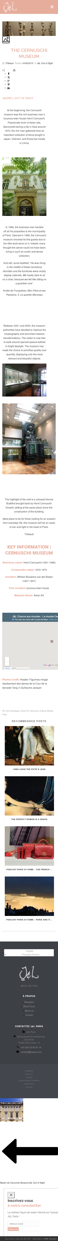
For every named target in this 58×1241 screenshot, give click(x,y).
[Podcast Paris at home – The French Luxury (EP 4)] (29, 846)
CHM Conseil (50, 1239)
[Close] (11, 1195)
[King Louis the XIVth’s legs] (29, 745)
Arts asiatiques (13, 711)
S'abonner (13, 1229)
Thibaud (9, 63)
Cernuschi (34, 711)
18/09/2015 (27, 63)
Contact (29, 1014)
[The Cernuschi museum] (2, 19)
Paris (4, 714)
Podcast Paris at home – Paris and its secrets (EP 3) (30, 919)
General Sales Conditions (29, 1080)
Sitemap (29, 1087)
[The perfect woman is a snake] (29, 796)
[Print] (16, 70)
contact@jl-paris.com (31, 1052)
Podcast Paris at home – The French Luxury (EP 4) (30, 869)
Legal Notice (29, 1084)
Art (3, 711)
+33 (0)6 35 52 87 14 (30, 1047)
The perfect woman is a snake (29, 819)
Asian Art (25, 711)
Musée (50, 711)
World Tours (29, 1006)
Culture (43, 711)
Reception (29, 1002)
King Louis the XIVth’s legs (29, 769)
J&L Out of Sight (45, 63)
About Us (29, 1010)
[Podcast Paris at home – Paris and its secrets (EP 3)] (29, 896)
